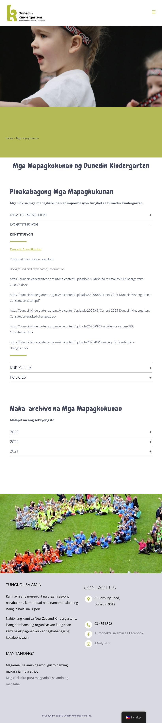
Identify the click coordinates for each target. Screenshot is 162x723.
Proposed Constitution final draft (32, 259)
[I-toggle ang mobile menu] (154, 12)
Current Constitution (25, 249)
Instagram (102, 642)
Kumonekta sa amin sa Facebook (118, 633)
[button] (81, 215)
